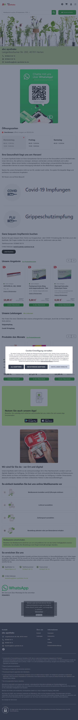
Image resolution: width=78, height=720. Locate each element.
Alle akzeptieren (16, 367)
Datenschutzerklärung (47, 361)
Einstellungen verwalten (59, 367)
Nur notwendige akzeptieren (36, 367)
